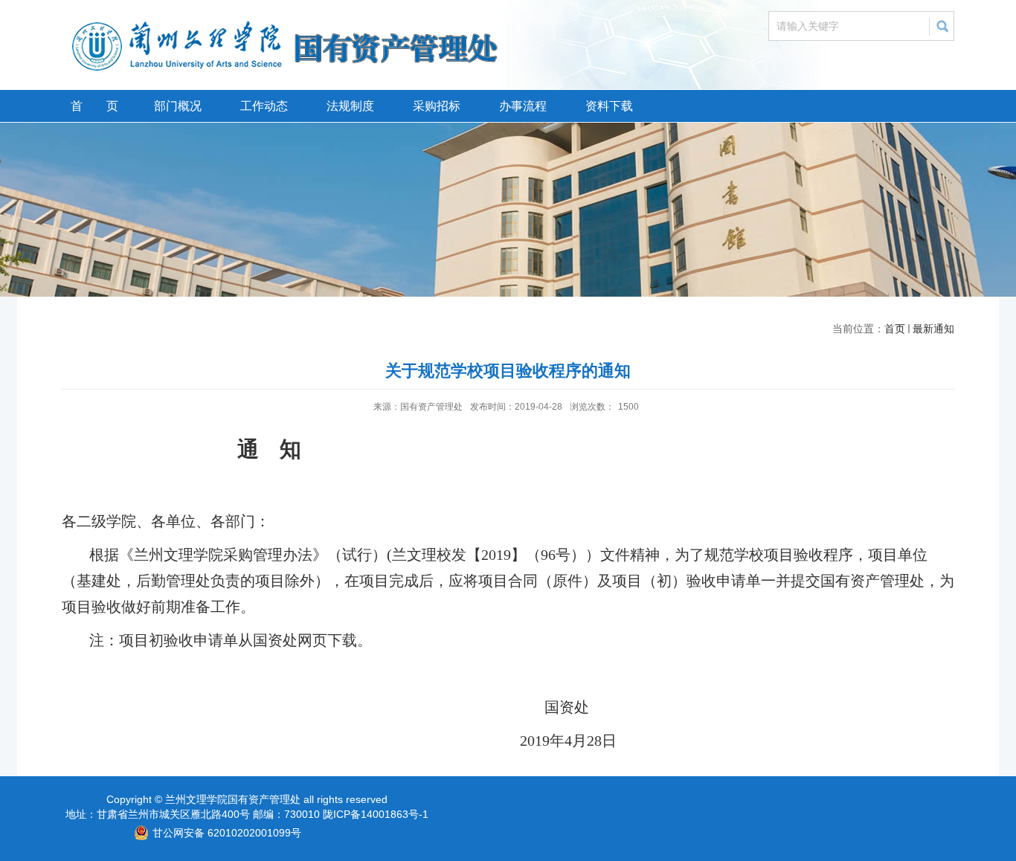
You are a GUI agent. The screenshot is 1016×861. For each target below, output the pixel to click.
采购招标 (436, 106)
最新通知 (933, 329)
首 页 (94, 106)
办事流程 (523, 106)
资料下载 (609, 106)
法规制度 (350, 106)
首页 (894, 329)
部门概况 (178, 106)
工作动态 (264, 106)
